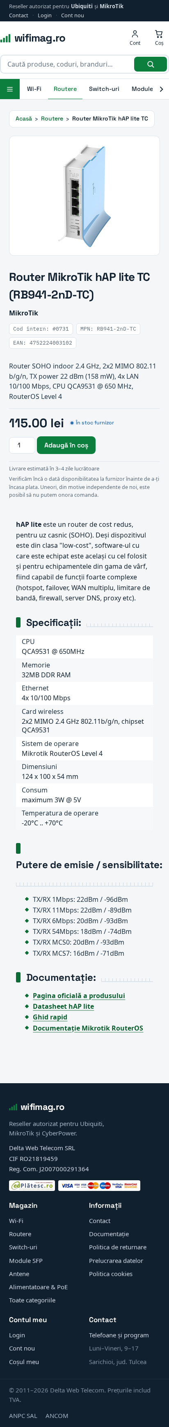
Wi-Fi (34, 89)
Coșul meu (24, 1362)
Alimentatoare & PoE (38, 1287)
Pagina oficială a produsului (79, 995)
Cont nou (72, 15)
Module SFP (26, 1260)
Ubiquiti (82, 6)
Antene (19, 1273)
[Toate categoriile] (10, 89)
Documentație (109, 1234)
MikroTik (111, 6)
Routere (65, 89)
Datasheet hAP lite (63, 1006)
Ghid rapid (50, 1017)
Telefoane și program (119, 1335)
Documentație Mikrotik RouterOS (88, 1028)
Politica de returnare (117, 1247)
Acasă (24, 118)
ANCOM (57, 1415)
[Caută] (150, 64)
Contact (18, 15)
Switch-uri (104, 89)
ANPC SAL (23, 1415)
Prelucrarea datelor (116, 1260)
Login (45, 15)
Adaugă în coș (66, 445)
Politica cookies (110, 1273)
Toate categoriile (32, 1300)
